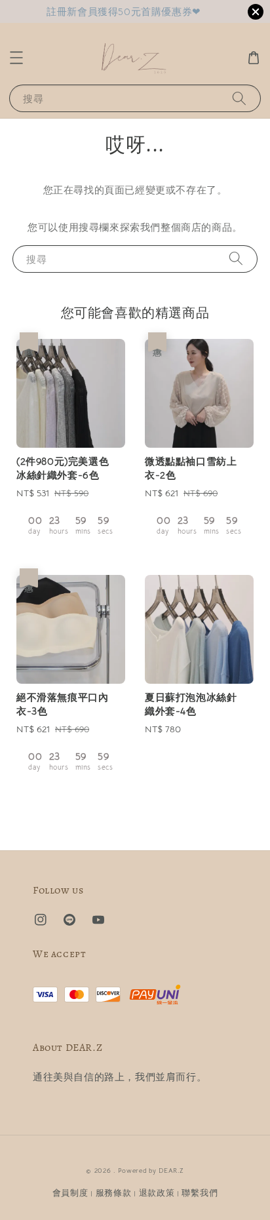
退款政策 (157, 1192)
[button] (16, 57)
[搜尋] (239, 98)
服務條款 (114, 1192)
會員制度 (70, 1192)
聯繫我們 (200, 1192)
